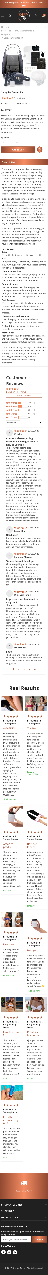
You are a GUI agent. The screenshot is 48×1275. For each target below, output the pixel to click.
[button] (7, 98)
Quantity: (5, 137)
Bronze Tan (22, 103)
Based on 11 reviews (16, 391)
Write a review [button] (24, 395)
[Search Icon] (10, 16)
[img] (20, 430)
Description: (9, 162)
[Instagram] (9, 1252)
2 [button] (18, 669)
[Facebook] (3, 1252)
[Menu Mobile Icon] (2, 15)
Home (4, 27)
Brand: (4, 103)
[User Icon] (36, 15)
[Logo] (24, 15)
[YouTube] (15, 1252)
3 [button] (24, 669)
